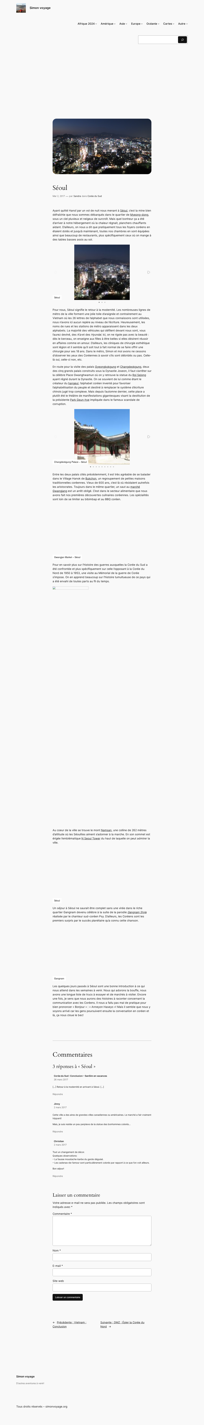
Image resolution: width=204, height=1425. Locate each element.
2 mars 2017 (60, 1107)
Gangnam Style (137, 912)
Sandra (77, 196)
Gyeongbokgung (105, 366)
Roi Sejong (139, 375)
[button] (148, 272)
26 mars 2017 (61, 1079)
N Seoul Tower (90, 838)
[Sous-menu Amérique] (115, 23)
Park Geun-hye (79, 399)
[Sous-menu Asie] (126, 23)
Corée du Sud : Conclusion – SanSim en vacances (80, 1075)
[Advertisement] (102, 72)
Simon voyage (40, 8)
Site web (58, 1280)
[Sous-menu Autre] (187, 23)
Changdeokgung (130, 366)
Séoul (123, 210)
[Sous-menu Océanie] (158, 23)
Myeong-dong (139, 214)
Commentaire (62, 1213)
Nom (57, 1250)
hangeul (73, 383)
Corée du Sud (94, 196)
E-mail (58, 1265)
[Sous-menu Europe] (142, 23)
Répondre (58, 1094)
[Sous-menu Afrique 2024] (96, 23)
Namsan (106, 830)
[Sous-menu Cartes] (173, 23)
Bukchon (90, 478)
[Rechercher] (182, 39)
